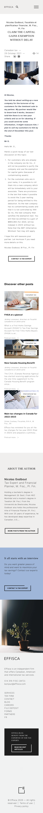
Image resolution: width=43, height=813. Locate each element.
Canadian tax (11, 50)
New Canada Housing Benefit (19, 363)
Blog (7, 702)
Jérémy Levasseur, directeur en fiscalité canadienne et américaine (20, 320)
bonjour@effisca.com (15, 684)
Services (9, 693)
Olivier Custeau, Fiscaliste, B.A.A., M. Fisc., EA (19, 422)
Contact (9, 699)
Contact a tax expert (21, 259)
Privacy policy (21, 806)
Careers (9, 705)
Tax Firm (9, 696)
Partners (9, 714)
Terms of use (26, 803)
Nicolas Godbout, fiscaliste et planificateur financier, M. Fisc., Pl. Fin (21, 25)
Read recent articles (20, 748)
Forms (8, 711)
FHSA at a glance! (13, 315)
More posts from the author (21, 531)
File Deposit (11, 708)
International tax (29, 394)
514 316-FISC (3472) (14, 681)
